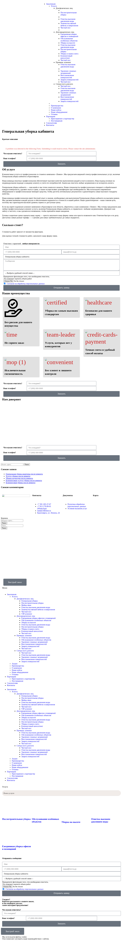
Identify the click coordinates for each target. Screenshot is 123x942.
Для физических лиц (25, 599)
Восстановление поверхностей (34, 644)
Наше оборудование (20, 672)
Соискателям (12, 683)
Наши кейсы (17, 670)
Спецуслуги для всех (25, 651)
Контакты (11, 685)
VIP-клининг (26, 614)
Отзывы (15, 674)
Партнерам (11, 677)
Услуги (15, 597)
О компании (17, 668)
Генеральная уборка (29, 601)
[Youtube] (104, 4)
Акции (14, 664)
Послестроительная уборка (32, 603)
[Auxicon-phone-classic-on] (91, 4)
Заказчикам (11, 594)
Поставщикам (17, 681)
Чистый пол (26, 612)
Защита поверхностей (30, 646)
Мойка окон (26, 605)
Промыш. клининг (24, 635)
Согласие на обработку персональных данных (26, 284)
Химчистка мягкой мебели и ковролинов (38, 610)
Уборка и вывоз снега (30, 629)
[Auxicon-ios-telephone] (72, 582)
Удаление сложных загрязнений (34, 642)
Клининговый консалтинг (32, 631)
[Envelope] (98, 4)
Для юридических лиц (26, 616)
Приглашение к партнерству (23, 679)
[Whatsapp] (85, 4)
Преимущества (18, 666)
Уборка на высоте (28, 623)
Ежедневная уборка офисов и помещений (38, 618)
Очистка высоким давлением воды (35, 607)
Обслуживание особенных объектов (36, 620)
